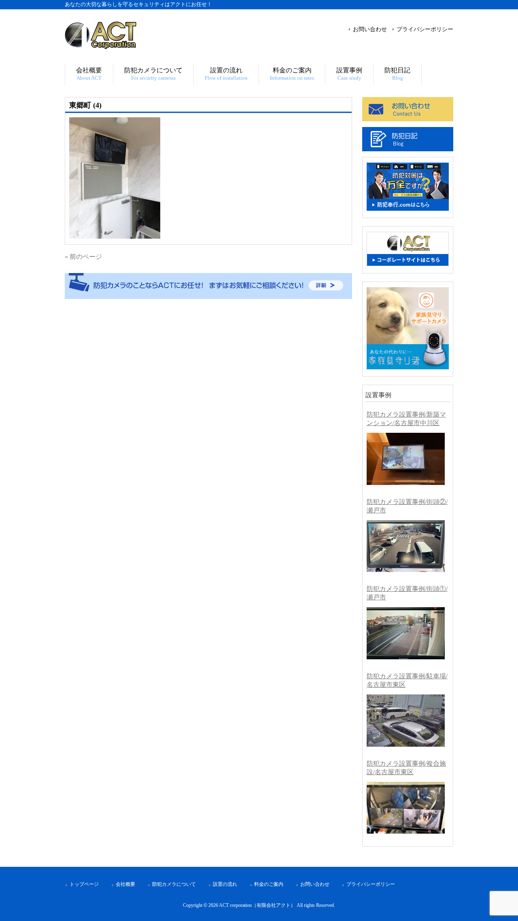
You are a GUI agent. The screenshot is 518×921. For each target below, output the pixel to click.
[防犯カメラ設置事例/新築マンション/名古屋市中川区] (405, 459)
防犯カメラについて (174, 884)
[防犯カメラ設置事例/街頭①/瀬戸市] (405, 633)
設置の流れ (225, 884)
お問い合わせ (370, 29)
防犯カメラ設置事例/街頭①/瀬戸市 (407, 593)
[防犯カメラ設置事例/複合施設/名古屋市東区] (405, 808)
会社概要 (125, 884)
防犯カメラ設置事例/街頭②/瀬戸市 (407, 506)
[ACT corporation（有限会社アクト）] (100, 45)
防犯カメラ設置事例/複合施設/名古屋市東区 (406, 767)
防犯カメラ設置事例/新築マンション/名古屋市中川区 (406, 418)
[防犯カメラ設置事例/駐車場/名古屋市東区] (405, 720)
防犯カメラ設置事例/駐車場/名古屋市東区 (407, 680)
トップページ (84, 884)
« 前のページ (83, 256)
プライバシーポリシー (425, 29)
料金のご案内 (268, 884)
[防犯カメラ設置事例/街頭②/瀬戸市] (405, 546)
